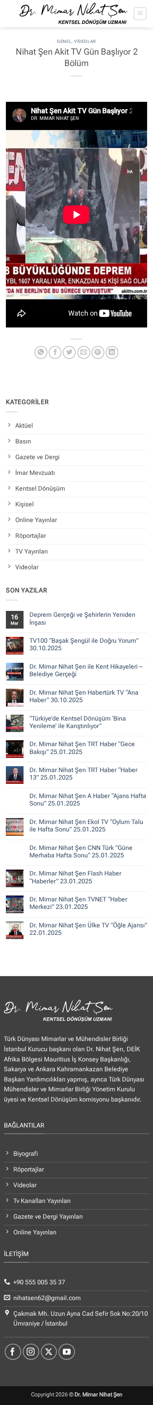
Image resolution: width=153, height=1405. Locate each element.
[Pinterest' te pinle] (97, 352)
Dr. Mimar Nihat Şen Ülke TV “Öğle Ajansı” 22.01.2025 (88, 928)
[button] (140, 13)
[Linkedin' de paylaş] (112, 352)
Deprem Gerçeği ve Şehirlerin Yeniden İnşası (82, 618)
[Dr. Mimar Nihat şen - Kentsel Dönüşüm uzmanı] (74, 14)
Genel (64, 41)
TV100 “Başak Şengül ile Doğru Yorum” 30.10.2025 (83, 644)
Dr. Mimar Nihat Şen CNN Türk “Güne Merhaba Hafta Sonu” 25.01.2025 (81, 851)
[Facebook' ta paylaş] (55, 352)
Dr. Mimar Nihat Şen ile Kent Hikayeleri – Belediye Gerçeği (85, 670)
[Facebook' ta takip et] (13, 1352)
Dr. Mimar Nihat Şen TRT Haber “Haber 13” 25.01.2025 (83, 773)
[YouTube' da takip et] (66, 1352)
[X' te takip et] (49, 1352)
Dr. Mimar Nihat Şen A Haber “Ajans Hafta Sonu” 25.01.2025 (87, 799)
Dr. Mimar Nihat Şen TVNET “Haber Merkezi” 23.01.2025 (78, 903)
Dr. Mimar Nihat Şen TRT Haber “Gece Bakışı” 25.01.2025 (82, 747)
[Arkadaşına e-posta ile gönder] (83, 352)
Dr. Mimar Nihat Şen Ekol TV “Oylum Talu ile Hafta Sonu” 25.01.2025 (86, 825)
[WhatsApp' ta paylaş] (41, 352)
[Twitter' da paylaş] (69, 352)
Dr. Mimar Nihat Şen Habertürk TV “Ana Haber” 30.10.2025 (83, 696)
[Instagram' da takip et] (31, 1352)
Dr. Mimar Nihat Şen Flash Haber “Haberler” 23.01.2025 (75, 877)
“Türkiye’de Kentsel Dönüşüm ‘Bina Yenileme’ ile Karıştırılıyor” (77, 722)
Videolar (85, 41)
